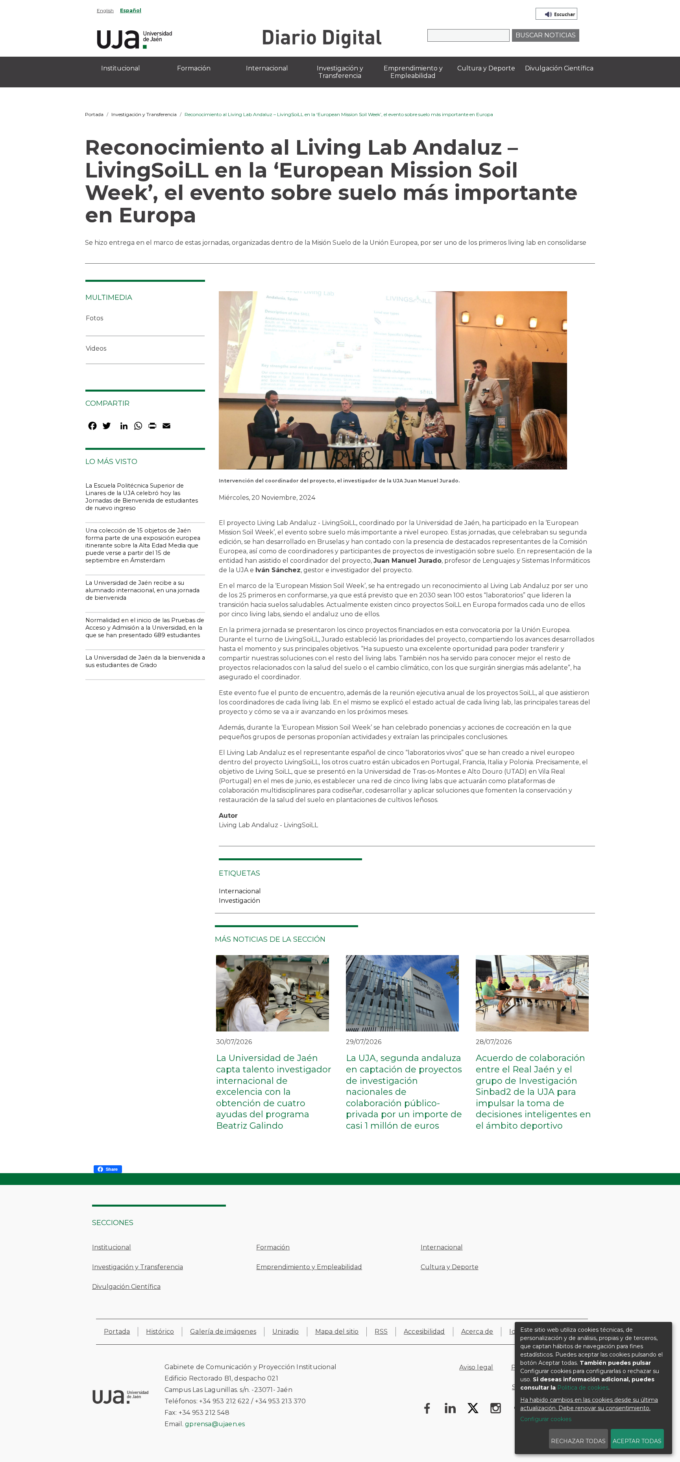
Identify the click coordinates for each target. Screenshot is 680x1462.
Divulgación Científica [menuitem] (559, 68)
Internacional (240, 891)
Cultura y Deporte (450, 1267)
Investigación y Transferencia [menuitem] (340, 72)
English (105, 10)
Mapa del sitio (337, 1331)
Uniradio (285, 1331)
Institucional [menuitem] (120, 68)
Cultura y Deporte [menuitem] (486, 68)
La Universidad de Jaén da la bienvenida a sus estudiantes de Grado (145, 661)
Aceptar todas (637, 1441)
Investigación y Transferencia (144, 114)
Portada (94, 114)
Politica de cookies (582, 1387)
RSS (381, 1331)
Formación (273, 1247)
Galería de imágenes (223, 1331)
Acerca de (477, 1331)
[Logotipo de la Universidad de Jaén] (134, 38)
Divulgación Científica (126, 1286)
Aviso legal (476, 1367)
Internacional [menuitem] (267, 68)
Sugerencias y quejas (546, 1387)
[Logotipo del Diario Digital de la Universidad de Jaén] (321, 38)
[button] (393, 383)
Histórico (160, 1331)
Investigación (239, 900)
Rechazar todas (578, 1441)
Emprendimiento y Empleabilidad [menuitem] (413, 72)
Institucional (111, 1247)
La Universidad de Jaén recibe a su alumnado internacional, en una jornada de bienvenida (142, 590)
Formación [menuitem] (194, 68)
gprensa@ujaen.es (215, 1424)
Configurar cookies (545, 1419)
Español (130, 10)
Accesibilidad (424, 1331)
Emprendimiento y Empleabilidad (309, 1267)
